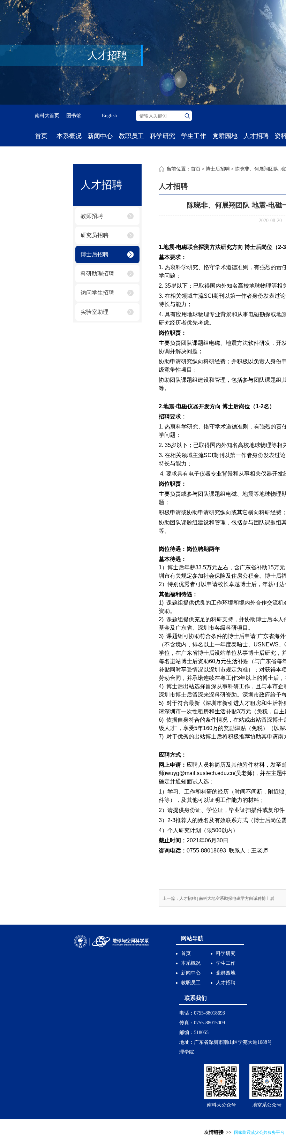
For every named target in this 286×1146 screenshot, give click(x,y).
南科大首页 (47, 115)
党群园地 (225, 135)
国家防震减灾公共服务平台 (259, 1132)
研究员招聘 (94, 235)
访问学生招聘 (97, 293)
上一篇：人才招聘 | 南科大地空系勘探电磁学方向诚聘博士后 (218, 898)
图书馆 (73, 115)
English (109, 115)
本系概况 (69, 135)
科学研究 (162, 135)
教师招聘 (92, 216)
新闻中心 (100, 135)
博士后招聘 (94, 254)
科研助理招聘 (97, 273)
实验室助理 (94, 312)
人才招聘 (256, 135)
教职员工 (131, 135)
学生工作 (193, 135)
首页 (41, 135)
